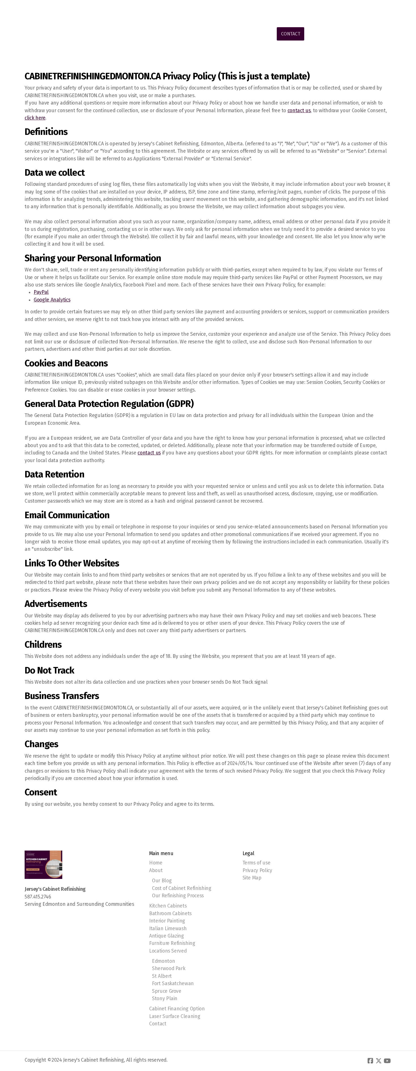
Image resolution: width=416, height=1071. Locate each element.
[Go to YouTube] (387, 1061)
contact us (299, 111)
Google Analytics (52, 300)
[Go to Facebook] (370, 1061)
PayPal (41, 292)
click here (35, 118)
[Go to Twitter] (378, 1061)
